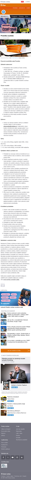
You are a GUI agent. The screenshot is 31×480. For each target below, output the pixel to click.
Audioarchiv (22, 7)
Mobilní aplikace (5, 449)
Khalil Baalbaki (15, 57)
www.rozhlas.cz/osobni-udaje (11, 279)
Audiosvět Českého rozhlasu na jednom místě (12, 307)
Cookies (3, 476)
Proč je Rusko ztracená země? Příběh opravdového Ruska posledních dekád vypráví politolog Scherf (18, 328)
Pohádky (4, 297)
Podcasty (3, 447)
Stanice (3, 433)
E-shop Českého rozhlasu (10, 355)
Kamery (28, 7)
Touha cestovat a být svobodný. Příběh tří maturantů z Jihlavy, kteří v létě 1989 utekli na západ (17, 314)
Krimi (13, 294)
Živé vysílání (5, 300)
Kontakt (18, 437)
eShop (3, 435)
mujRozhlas (4, 290)
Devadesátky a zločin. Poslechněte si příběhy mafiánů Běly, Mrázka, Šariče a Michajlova (18, 335)
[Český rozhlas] (5, 1)
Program (15, 7)
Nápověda (19, 431)
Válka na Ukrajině (5, 429)
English (24, 476)
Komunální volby (5, 431)
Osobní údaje (10, 476)
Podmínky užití (17, 476)
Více (27, 16)
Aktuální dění (5, 16)
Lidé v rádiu (19, 433)
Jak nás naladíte (20, 429)
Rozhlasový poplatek (21, 439)
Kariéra (18, 435)
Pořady (21, 16)
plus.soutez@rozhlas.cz (10, 126)
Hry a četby (5, 294)
